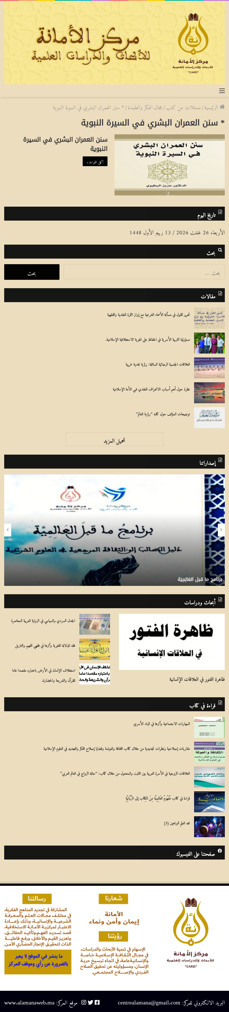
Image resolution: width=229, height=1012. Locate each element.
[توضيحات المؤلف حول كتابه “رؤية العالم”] (209, 417)
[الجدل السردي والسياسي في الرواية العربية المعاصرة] (94, 624)
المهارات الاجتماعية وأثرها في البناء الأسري (161, 722)
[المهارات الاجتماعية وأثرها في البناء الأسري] (209, 727)
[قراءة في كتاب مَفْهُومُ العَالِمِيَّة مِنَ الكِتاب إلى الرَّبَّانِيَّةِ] (209, 801)
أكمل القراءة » (95, 161)
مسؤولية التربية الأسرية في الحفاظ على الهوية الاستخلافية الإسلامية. (148, 338)
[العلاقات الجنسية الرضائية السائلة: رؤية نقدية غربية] (209, 367)
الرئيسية (212, 106)
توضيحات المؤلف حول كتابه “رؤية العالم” (163, 413)
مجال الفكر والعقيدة (145, 106)
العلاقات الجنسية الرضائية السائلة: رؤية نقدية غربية (158, 363)
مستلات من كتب (183, 106)
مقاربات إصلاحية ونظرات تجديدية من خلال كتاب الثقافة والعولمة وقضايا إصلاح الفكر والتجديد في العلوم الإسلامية (117, 747)
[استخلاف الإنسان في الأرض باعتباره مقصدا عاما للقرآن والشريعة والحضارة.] (94, 673)
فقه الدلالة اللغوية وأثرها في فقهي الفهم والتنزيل (45, 644)
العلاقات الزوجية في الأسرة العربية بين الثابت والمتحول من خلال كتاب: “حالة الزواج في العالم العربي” (125, 772)
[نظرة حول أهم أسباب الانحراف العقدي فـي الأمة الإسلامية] (209, 392)
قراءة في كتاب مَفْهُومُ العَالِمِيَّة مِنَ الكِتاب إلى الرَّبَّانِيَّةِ (158, 797)
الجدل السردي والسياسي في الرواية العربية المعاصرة (43, 619)
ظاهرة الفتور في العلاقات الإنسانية (197, 678)
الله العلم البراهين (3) (177, 822)
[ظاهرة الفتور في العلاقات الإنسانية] (172, 642)
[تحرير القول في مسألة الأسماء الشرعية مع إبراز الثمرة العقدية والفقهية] (209, 318)
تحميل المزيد (114, 439)
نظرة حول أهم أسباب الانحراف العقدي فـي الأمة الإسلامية (151, 388)
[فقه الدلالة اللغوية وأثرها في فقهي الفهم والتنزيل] (94, 649)
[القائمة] (222, 90)
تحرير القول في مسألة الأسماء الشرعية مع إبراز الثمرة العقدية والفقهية (148, 313)
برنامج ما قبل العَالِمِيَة (200, 579)
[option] (114, 530)
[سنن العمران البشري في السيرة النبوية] (170, 164)
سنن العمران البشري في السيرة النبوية (65, 144)
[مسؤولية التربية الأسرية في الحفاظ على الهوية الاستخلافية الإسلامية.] (209, 343)
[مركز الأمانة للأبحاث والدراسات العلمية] (114, 42)
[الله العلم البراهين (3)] (209, 826)
